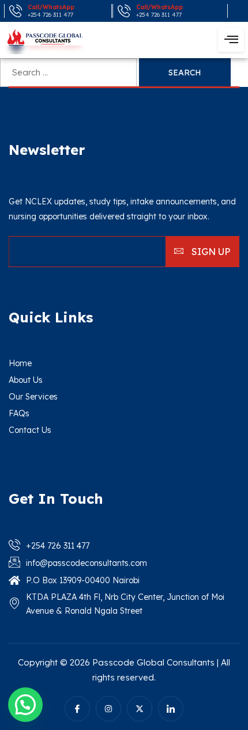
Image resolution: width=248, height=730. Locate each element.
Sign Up (209, 251)
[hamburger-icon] (231, 40)
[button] (25, 704)
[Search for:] (69, 72)
